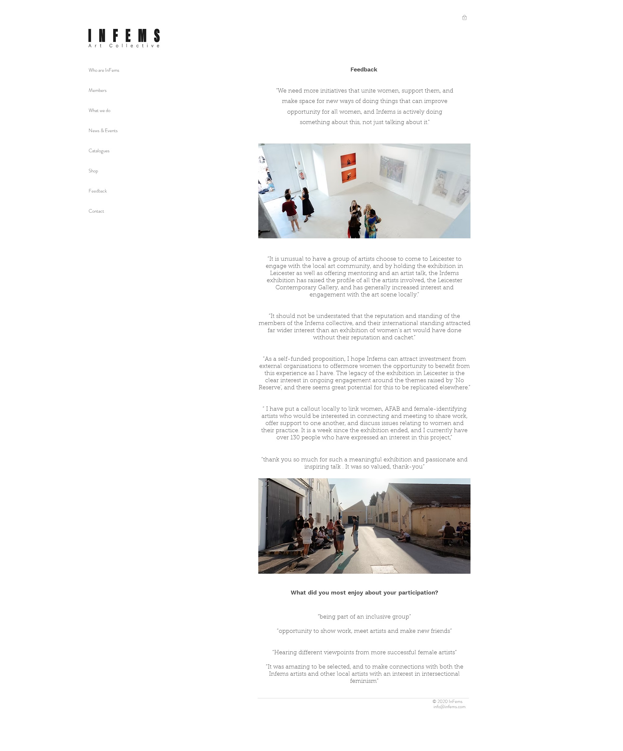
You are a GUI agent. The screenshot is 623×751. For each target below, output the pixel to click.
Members (98, 90)
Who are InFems (104, 70)
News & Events (103, 130)
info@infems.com (450, 706)
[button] (464, 17)
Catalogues (99, 150)
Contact (96, 211)
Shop (93, 170)
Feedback (98, 190)
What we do (99, 110)
